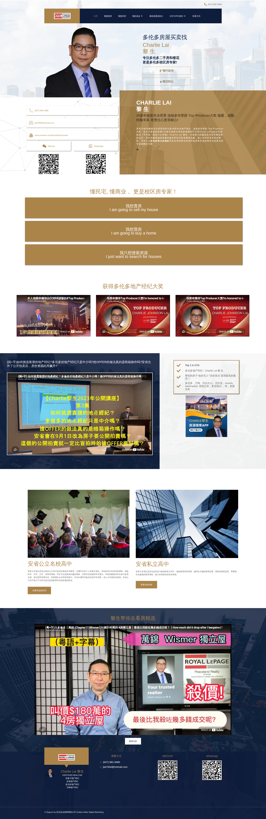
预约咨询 (168, 70)
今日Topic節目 (176, 16)
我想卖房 (108, 16)
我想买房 (122, 16)
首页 (96, 16)
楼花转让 (168, 81)
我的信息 (136, 16)
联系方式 (196, 16)
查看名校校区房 (39, 590)
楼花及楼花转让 (156, 16)
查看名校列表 (146, 585)
